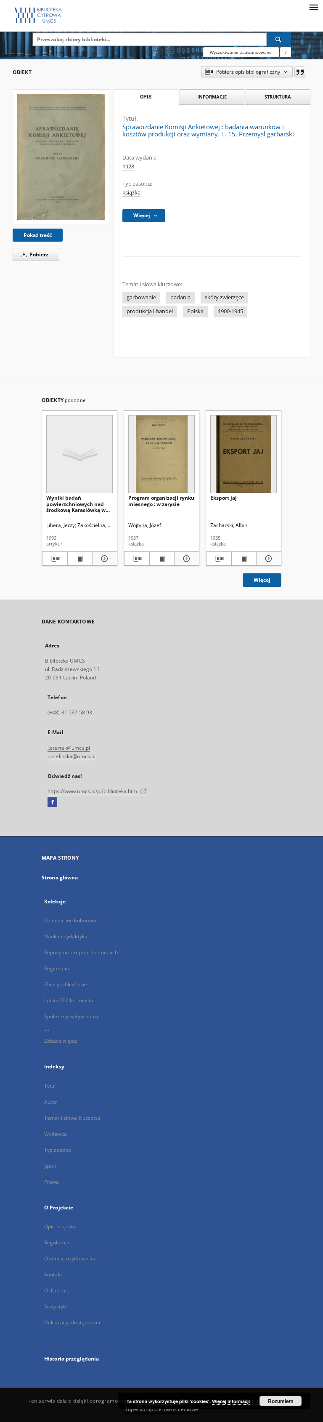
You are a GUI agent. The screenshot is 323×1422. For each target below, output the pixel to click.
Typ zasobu (57, 1149)
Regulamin (56, 1242)
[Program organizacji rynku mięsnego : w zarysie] (161, 454)
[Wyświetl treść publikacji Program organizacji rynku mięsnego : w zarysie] (162, 558)
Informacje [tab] (212, 96)
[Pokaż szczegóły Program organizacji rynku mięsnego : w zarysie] (185, 558)
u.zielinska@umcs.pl (71, 756)
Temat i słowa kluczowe (72, 1117)
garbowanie (141, 297)
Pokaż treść (38, 235)
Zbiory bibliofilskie (65, 984)
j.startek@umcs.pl (69, 747)
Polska (195, 311)
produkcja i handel (150, 311)
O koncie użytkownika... (71, 1258)
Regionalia (56, 968)
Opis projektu (60, 1226)
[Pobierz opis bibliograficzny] (54, 558)
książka (131, 192)
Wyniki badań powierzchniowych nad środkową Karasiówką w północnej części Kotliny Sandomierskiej (76, 503)
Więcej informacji (231, 1401)
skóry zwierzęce (224, 297)
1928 (128, 166)
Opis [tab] (145, 97)
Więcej (262, 579)
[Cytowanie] (299, 72)
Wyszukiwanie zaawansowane (241, 52)
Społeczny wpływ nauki (71, 1016)
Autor (51, 1101)
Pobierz (38, 254)
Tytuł (50, 1085)
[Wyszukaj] (279, 39)
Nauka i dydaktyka (65, 936)
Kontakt (53, 1274)
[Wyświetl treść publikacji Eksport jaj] (244, 558)
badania (180, 297)
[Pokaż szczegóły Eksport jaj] (267, 558)
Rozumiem (281, 1401)
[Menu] (313, 6)
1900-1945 (230, 311)
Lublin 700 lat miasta (69, 1000)
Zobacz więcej (61, 1040)
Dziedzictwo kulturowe (71, 920)
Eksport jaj (223, 497)
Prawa (51, 1181)
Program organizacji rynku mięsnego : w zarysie (161, 500)
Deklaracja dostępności (72, 1322)
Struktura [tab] (278, 96)
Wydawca (55, 1133)
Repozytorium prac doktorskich (81, 952)
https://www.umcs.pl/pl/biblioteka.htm (93, 791)
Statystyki (55, 1306)
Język (50, 1165)
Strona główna (60, 877)
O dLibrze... (57, 1290)
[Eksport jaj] (243, 454)
